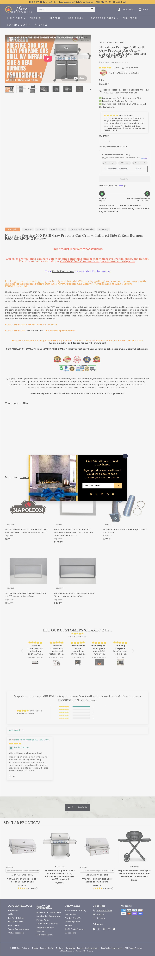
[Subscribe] (118, 485)
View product (22, 849)
